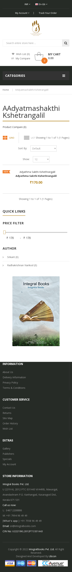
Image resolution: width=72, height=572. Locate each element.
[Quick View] (36, 172)
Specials (7, 459)
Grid (11, 137)
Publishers (8, 453)
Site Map (8, 418)
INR (27, 4)
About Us (8, 372)
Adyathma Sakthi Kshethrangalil (36, 176)
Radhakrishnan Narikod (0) (22, 265)
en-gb (42, 4)
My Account (21, 12)
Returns (7, 413)
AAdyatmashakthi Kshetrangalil (31, 89)
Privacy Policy (10, 382)
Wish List (8, 428)
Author (9, 248)
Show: (26, 159)
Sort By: (22, 148)
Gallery (6, 448)
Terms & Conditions (14, 387)
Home (6, 89)
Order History (10, 423)
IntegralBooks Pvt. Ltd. (41, 549)
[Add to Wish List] (55, 181)
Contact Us (9, 407)
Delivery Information (14, 377)
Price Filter (13, 223)
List (33, 137)
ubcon (52, 556)
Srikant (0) (13, 257)
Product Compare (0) (14, 127)
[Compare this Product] (61, 181)
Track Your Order (48, 12)
